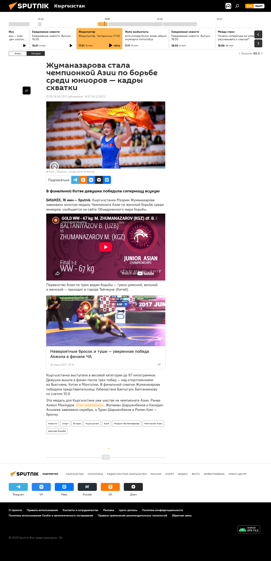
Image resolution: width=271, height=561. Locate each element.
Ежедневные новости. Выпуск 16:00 (51, 37)
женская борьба (57, 430)
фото (196, 474)
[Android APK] (248, 529)
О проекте (15, 510)
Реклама (108, 510)
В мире (77, 423)
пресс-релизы (128, 510)
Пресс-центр (238, 474)
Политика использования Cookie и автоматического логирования (51, 515)
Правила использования (42, 510)
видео (183, 474)
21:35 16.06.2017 (56, 96)
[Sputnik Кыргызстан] (30, 11)
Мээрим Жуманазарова (126, 423)
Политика (95, 474)
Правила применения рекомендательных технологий (132, 515)
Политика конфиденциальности (162, 510)
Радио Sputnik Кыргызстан (127, 474)
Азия (106, 423)
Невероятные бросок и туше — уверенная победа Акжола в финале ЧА (99, 354)
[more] (159, 364)
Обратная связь (182, 515)
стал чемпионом (89, 405)
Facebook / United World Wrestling (75, 171)
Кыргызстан (92, 423)
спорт (65, 423)
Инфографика (214, 474)
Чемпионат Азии (153, 423)
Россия (156, 474)
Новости (52, 423)
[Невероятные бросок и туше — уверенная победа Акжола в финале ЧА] (105, 321)
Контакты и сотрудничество (80, 510)
